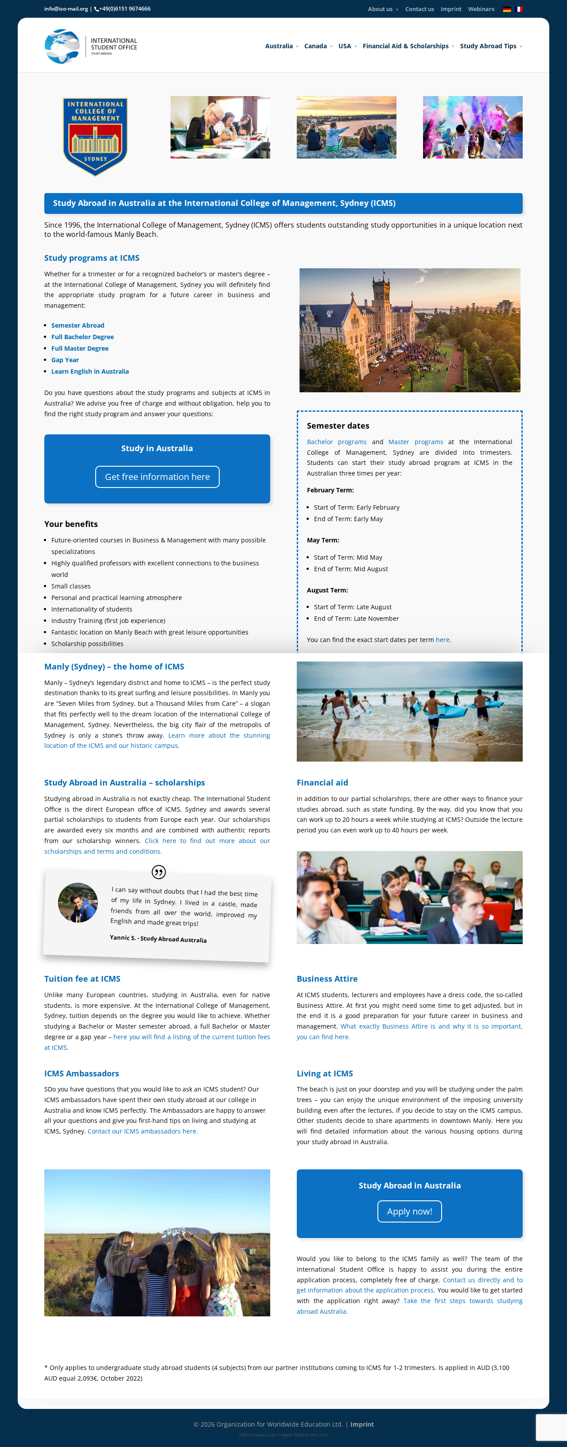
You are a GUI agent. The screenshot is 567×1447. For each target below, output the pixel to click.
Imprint (451, 9)
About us (380, 9)
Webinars (481, 9)
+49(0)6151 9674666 (125, 8)
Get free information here (157, 477)
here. (443, 639)
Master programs (415, 441)
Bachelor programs (337, 441)
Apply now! (409, 1211)
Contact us (419, 9)
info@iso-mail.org (66, 8)
